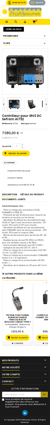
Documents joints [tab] (14, 199)
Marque (25, 123)
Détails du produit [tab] (32, 194)
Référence (7, 123)
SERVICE (39, 2)
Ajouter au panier (15, 153)
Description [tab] (9, 194)
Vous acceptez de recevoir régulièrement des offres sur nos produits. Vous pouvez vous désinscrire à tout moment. (25, 403)
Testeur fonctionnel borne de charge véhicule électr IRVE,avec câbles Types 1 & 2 (17, 320)
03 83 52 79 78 (18, 2)
